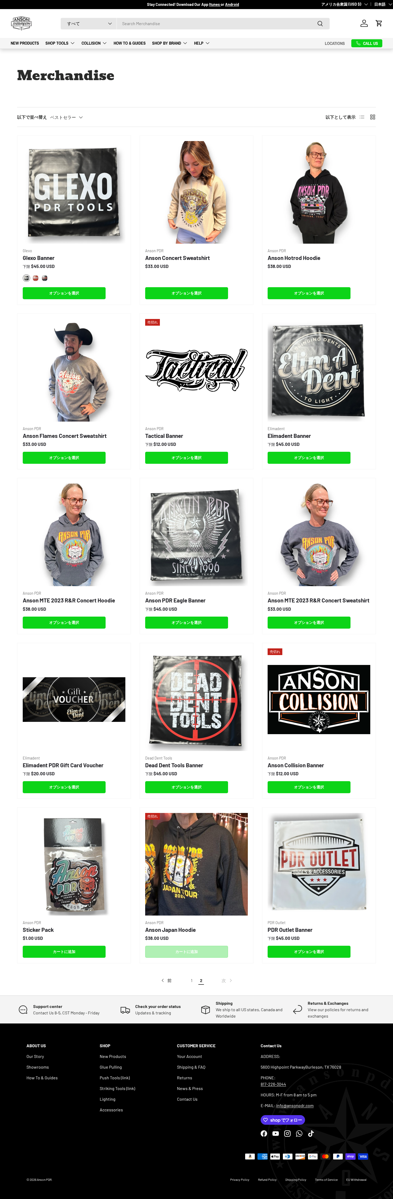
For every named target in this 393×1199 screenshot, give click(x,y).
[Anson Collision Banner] (319, 699)
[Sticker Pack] (74, 864)
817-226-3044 (273, 1084)
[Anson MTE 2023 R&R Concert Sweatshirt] (319, 535)
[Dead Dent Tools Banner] (196, 699)
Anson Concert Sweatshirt (177, 257)
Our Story (35, 1056)
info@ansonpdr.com (295, 1105)
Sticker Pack (38, 929)
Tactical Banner (164, 435)
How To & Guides (130, 43)
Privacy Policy (239, 1179)
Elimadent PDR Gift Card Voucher (63, 765)
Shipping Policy (295, 1179)
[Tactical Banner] (196, 370)
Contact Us (187, 1098)
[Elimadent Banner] (319, 370)
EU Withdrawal (356, 1179)
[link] (227, 980)
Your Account (189, 1056)
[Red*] (35, 278)
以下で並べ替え (32, 116)
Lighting (107, 1098)
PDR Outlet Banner (290, 929)
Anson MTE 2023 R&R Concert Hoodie (69, 600)
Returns (184, 1077)
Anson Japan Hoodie (170, 929)
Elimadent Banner (289, 435)
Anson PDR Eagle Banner (175, 600)
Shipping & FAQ (191, 1066)
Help (198, 43)
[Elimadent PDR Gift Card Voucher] (74, 699)
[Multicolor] (44, 278)
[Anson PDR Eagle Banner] (196, 535)
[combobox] (195, 23)
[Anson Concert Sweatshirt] (196, 192)
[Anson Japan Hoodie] (196, 864)
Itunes (215, 4)
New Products (25, 43)
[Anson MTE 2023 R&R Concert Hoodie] (74, 535)
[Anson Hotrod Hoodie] (319, 192)
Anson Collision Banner (296, 765)
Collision (91, 43)
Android (232, 4)
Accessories (111, 1109)
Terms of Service (326, 1179)
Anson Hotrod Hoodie (294, 257)
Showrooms (37, 1066)
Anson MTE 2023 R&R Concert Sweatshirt (318, 600)
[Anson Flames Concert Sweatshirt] (74, 370)
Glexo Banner (39, 257)
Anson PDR (44, 1179)
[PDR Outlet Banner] (319, 864)
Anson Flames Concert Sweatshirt (65, 435)
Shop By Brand (166, 43)
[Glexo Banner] (74, 192)
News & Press (190, 1088)
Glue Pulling (111, 1066)
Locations (335, 43)
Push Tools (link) (115, 1077)
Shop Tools (56, 43)
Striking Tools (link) (117, 1088)
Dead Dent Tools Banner (174, 765)
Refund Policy (267, 1179)
